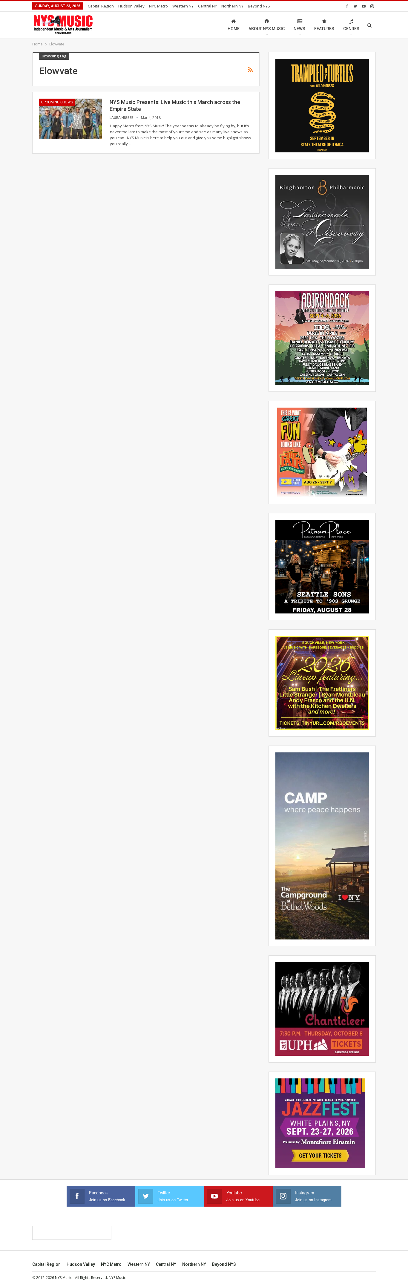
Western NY (183, 6)
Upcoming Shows (57, 102)
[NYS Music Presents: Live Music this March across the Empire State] (70, 119)
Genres (351, 28)
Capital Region (101, 6)
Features (324, 28)
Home (234, 28)
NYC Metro (158, 6)
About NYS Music (267, 28)
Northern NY (232, 6)
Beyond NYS (259, 6)
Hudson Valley (131, 6)
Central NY (207, 6)
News (299, 28)
